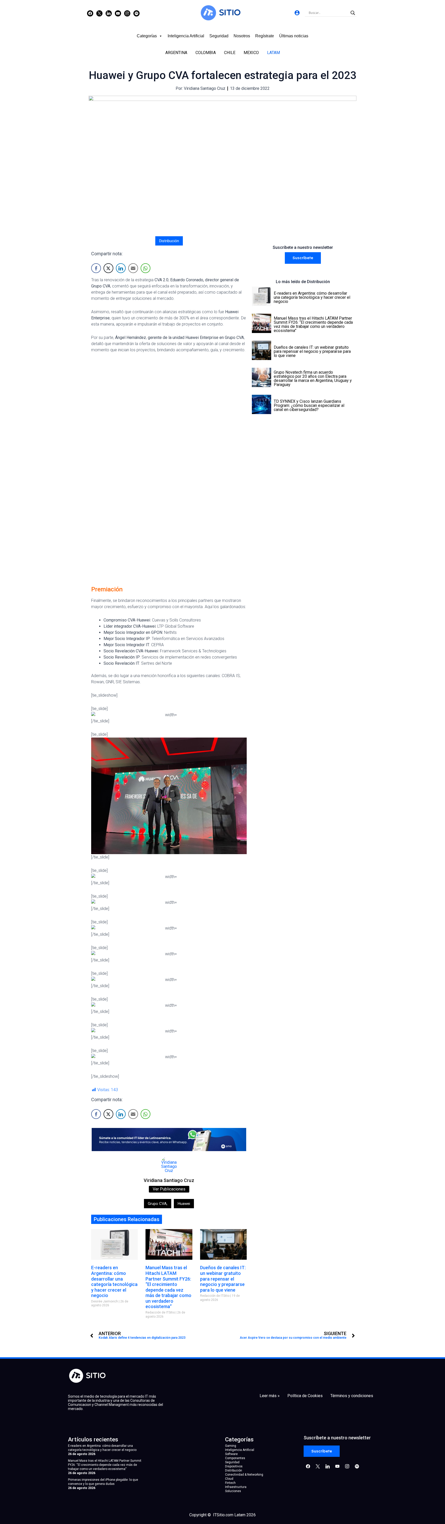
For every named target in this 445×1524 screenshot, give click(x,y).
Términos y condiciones (351, 1396)
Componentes (235, 1458)
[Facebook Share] (96, 268)
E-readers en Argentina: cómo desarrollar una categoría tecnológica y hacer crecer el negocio (114, 1281)
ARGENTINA (176, 52)
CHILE (229, 52)
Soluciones (233, 1491)
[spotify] (136, 13)
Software (231, 1454)
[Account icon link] (297, 12)
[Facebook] (90, 13)
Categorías (147, 36)
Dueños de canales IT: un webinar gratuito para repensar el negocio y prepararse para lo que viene (223, 1278)
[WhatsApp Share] (145, 268)
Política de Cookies (305, 1396)
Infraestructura (235, 1487)
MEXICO (251, 52)
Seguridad (218, 36)
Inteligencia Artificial (186, 36)
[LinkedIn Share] (121, 268)
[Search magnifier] (352, 12)
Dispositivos (234, 1466)
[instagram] (127, 13)
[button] (303, 258)
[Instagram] (109, 13)
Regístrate (264, 36)
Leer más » (270, 1396)
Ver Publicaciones (169, 1189)
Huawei (184, 1203)
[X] (99, 13)
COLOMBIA (205, 52)
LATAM (273, 52)
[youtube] (118, 13)
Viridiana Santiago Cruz (169, 1180)
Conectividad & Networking (244, 1474)
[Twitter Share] (108, 268)
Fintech (230, 1483)
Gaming (230, 1446)
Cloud (229, 1479)
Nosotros (242, 36)
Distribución (169, 241)
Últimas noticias (293, 36)
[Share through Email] (133, 268)
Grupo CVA (157, 1203)
